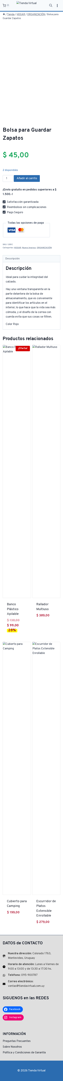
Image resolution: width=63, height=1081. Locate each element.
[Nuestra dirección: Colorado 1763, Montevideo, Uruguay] (31, 955)
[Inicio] (4, 14)
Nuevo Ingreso (29, 247)
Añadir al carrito (27, 178)
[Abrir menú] (57, 5)
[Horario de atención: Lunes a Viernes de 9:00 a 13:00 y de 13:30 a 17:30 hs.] (31, 966)
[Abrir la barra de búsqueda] (50, 5)
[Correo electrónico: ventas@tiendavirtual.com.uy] (31, 983)
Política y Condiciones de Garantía (24, 1053)
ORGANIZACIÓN (44, 247)
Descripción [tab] (12, 258)
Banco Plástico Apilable (13, 609)
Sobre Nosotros (12, 1047)
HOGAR (17, 247)
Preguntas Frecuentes (17, 1041)
